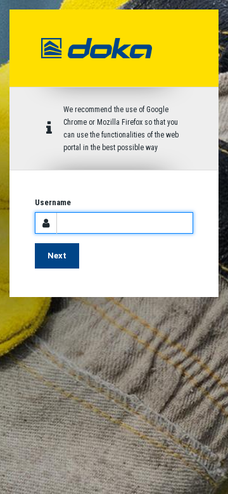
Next (57, 255)
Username (53, 202)
